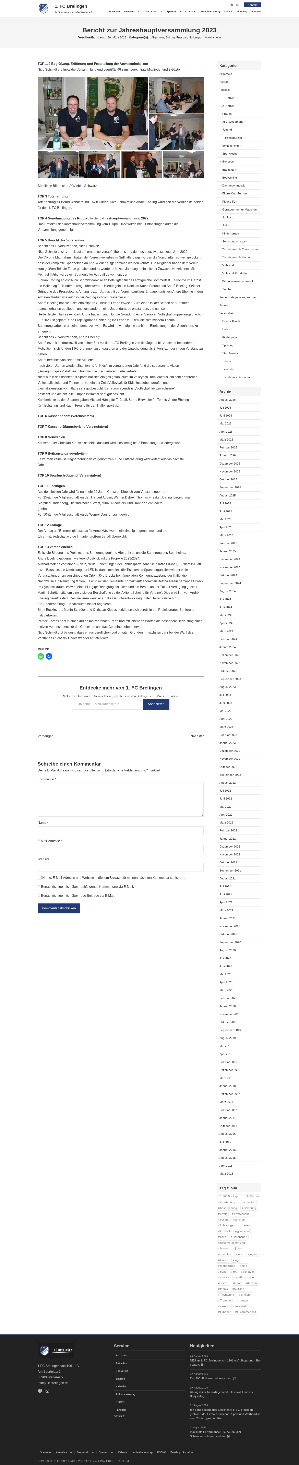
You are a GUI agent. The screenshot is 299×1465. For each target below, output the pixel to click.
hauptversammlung (232, 1242)
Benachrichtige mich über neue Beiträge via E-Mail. (78, 895)
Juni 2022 (225, 798)
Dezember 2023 (229, 655)
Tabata (226, 361)
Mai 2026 (225, 423)
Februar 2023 (228, 734)
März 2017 (226, 1101)
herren (224, 1248)
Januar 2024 (227, 647)
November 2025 (229, 471)
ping (244, 1265)
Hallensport (196, 37)
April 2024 (225, 623)
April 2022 (225, 814)
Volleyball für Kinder (235, 273)
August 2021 (227, 878)
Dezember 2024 (229, 559)
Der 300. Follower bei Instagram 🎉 (213, 1378)
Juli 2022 (225, 790)
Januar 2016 (227, 1149)
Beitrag (170, 37)
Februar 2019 (228, 1062)
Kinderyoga (229, 337)
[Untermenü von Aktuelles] (139, 11)
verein (224, 1306)
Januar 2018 (227, 1086)
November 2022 (229, 758)
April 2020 (225, 982)
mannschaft (227, 1265)
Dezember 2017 (229, 1093)
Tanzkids (228, 369)
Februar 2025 (228, 543)
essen (224, 1219)
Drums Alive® (231, 321)
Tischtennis (227, 1294)
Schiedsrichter (231, 145)
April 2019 (225, 1054)
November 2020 (229, 926)
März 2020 (226, 990)
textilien (239, 1288)
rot (235, 1271)
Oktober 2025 (228, 479)
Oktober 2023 (228, 671)
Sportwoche (230, 153)
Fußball (225, 1231)
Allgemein (157, 37)
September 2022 (230, 774)
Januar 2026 (227, 455)
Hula (225, 329)
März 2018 (226, 1078)
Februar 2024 (228, 639)
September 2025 (230, 487)
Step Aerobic (230, 353)
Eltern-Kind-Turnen (234, 193)
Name (43, 822)
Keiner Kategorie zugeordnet (237, 297)
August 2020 (227, 950)
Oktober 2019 (228, 1022)
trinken (245, 1294)
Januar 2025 (227, 551)
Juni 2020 (225, 966)
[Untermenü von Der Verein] (161, 11)
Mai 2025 (225, 519)
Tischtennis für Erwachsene (240, 249)
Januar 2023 (227, 742)
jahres (239, 1248)
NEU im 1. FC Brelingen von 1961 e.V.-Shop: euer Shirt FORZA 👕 (225, 1362)
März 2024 (226, 631)
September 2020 (230, 942)
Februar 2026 (228, 447)
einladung (249, 1208)
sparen (224, 1277)
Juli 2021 (225, 886)
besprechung (228, 1208)
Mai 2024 (225, 615)
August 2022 (227, 782)
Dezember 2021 (229, 846)
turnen (244, 1300)
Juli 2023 (225, 694)
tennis (224, 1288)
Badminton (229, 169)
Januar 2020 (227, 1006)
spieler (224, 1283)
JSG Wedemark (232, 121)
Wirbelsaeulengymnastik (238, 281)
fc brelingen (227, 1225)
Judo (225, 225)
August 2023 (227, 686)
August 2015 (227, 1157)
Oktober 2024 (228, 575)
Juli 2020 (225, 958)
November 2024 (229, 567)
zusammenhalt (246, 1311)
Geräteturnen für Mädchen (239, 209)
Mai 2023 (225, 710)
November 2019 (229, 1014)
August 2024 (227, 591)
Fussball (181, 37)
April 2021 (225, 902)
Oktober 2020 (228, 934)
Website (43, 859)
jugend (254, 1254)
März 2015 (226, 1173)
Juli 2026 (225, 407)
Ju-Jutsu (227, 217)
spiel (251, 1277)
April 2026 (225, 431)
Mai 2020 (225, 974)
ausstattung (227, 1202)
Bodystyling (229, 177)
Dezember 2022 (229, 750)
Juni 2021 (225, 894)
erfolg (223, 1213)
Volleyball (228, 265)
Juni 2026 (225, 415)
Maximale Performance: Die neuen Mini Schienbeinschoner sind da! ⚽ (215, 1434)
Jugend (227, 129)
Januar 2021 (227, 918)
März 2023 (226, 726)
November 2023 (229, 662)
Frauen (227, 113)
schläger (248, 1271)
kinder (224, 1260)
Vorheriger (45, 736)
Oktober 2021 (228, 862)
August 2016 (227, 1133)
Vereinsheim (213, 37)
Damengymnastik (233, 185)
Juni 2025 (225, 511)
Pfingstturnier (233, 137)
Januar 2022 (227, 838)
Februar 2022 (228, 830)
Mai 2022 (225, 806)
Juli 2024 (225, 599)
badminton (248, 1202)
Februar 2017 (228, 1110)
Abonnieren (156, 704)
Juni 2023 (225, 703)
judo (240, 1254)
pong (223, 1271)
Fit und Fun (229, 201)
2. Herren (228, 105)
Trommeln (226, 1300)
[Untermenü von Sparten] (180, 11)
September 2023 (230, 679)
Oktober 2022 (228, 766)
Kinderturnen (230, 233)
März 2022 (226, 822)
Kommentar (47, 779)
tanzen (252, 1283)
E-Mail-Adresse (50, 841)
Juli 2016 (225, 1141)
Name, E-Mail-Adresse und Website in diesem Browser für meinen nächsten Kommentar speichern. (113, 877)
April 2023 (225, 718)
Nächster (197, 736)
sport (238, 1283)
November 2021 (229, 854)
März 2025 (226, 535)
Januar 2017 (227, 1117)
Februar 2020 (228, 998)
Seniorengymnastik (234, 241)
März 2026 (226, 439)
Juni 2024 (225, 607)
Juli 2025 (225, 503)
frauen (246, 1225)
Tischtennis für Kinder (236, 257)
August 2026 (227, 399)
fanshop (239, 1219)
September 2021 (230, 870)
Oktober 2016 (228, 1125)
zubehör (225, 1311)
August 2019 (227, 1038)
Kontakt (253, 5)
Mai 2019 (225, 1046)
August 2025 (227, 495)
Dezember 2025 (229, 463)
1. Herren (228, 97)
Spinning (228, 345)
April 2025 (225, 527)
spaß (239, 1277)
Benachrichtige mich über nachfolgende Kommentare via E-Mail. (87, 886)
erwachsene (242, 1213)
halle (223, 1236)
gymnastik (242, 1231)
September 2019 (230, 1030)
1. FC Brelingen (71, 6)
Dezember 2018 (229, 1069)
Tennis (223, 305)
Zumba (226, 289)
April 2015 (225, 1165)
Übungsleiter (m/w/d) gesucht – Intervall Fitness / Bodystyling (221, 1394)
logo (237, 1260)
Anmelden (255, 11)
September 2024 (230, 583)
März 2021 (226, 910)
